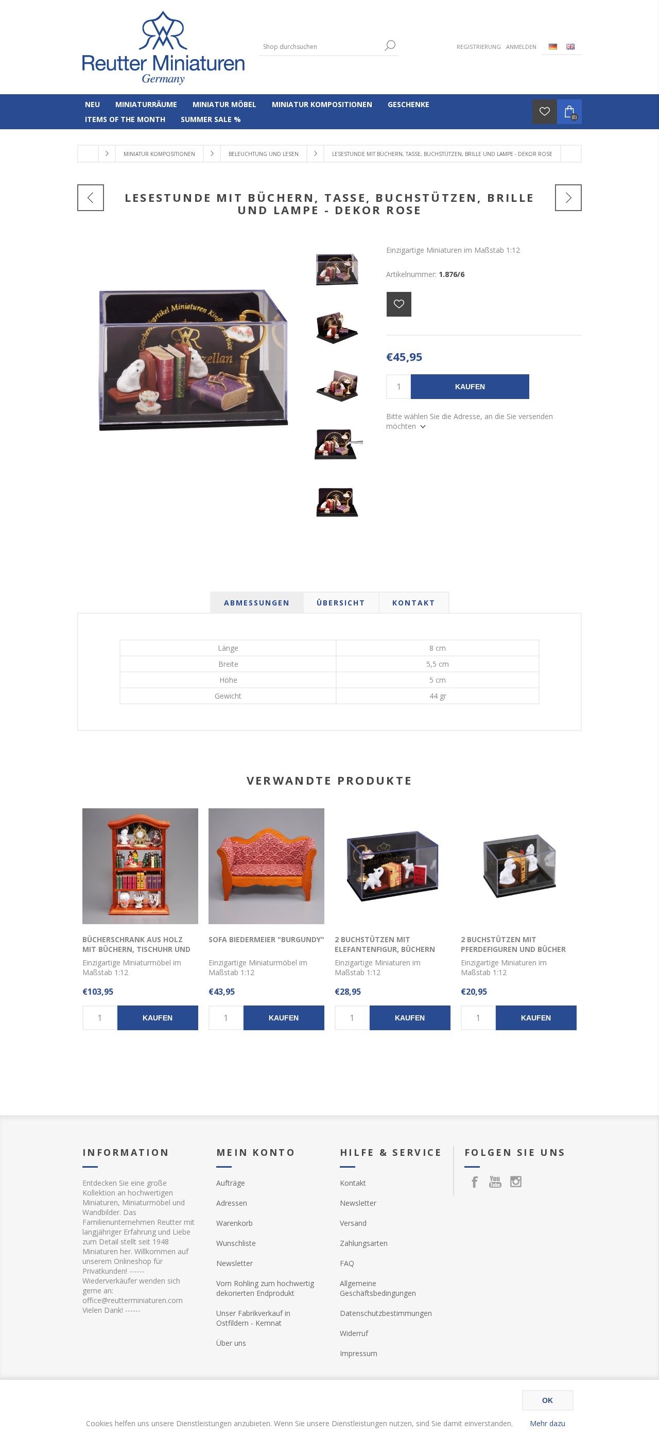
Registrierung (479, 46)
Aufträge (230, 1183)
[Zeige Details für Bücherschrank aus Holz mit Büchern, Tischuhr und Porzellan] (140, 866)
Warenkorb (234, 1223)
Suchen (390, 45)
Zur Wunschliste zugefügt (399, 304)
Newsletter (234, 1263)
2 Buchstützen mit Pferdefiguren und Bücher (513, 944)
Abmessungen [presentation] (257, 603)
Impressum (358, 1353)
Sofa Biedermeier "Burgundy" (266, 939)
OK (547, 1400)
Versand (353, 1223)
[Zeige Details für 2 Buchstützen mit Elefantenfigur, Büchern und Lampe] (392, 866)
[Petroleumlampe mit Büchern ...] (568, 197)
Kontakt (353, 1183)
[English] (570, 46)
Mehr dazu (547, 1423)
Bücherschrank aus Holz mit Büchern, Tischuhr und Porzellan (136, 949)
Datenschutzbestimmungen (386, 1313)
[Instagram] (516, 1181)
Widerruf (354, 1333)
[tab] (257, 603)
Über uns (231, 1343)
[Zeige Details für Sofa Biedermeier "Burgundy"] (266, 866)
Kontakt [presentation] (414, 603)
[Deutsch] (553, 46)
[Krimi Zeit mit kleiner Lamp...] (90, 197)
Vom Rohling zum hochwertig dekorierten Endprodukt (265, 1288)
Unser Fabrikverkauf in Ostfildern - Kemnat (253, 1318)
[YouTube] (495, 1181)
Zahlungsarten (364, 1243)
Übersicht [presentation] (341, 603)
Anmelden (521, 46)
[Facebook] (474, 1181)
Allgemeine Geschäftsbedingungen (378, 1288)
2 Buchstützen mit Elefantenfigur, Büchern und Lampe (385, 949)
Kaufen (470, 387)
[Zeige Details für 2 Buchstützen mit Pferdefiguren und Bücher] (519, 866)
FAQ (347, 1263)
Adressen (231, 1203)
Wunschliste (236, 1243)
